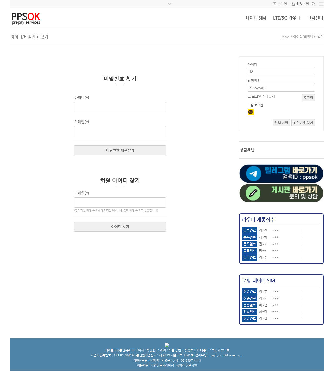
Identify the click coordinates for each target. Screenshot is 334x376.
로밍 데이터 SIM (258, 280)
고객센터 (315, 17)
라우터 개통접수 (258, 219)
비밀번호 (254, 81)
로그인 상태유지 (263, 96)
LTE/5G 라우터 (286, 17)
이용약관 (142, 365)
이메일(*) (81, 122)
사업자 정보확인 (186, 365)
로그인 (282, 4)
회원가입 (302, 4)
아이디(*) (81, 97)
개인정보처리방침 (162, 365)
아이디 (252, 64)
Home (285, 37)
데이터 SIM (256, 17)
